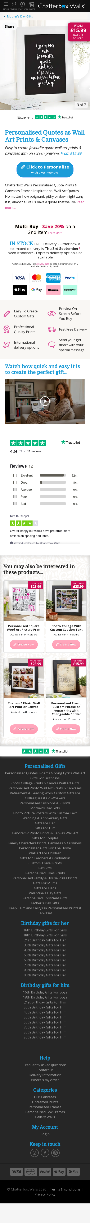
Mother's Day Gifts (20, 16)
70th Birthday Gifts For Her (45, 965)
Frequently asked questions (45, 1065)
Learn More (55, 233)
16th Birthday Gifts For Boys (45, 992)
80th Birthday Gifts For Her (45, 970)
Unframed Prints (45, 1102)
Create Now (25, 644)
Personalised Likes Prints (45, 873)
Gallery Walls (45, 1117)
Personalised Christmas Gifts (45, 898)
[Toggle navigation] (6, 4)
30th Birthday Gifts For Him (45, 1007)
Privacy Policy (45, 1194)
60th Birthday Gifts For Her (45, 960)
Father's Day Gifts (45, 903)
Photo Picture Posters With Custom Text (45, 813)
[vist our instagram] (34, 1152)
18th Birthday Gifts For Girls (45, 935)
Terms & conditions (65, 1189)
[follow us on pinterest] (55, 1152)
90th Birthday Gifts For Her (45, 975)
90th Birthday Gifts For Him (45, 1037)
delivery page (42, 263)
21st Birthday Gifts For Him (45, 1002)
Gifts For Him (45, 828)
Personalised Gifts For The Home (45, 848)
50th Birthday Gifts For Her (45, 955)
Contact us (45, 1070)
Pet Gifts (45, 868)
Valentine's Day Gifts (45, 893)
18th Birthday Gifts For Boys (45, 997)
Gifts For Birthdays (45, 778)
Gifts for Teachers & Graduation (45, 858)
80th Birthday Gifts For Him (45, 1032)
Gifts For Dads (45, 888)
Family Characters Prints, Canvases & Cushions (45, 843)
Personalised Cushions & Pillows (45, 803)
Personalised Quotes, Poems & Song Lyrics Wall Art (45, 773)
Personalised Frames (45, 1107)
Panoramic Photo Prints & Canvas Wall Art (45, 833)
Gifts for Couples (45, 838)
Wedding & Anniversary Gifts (45, 818)
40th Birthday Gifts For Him (45, 1012)
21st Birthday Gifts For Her (45, 940)
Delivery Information (45, 1075)
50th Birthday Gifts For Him (45, 1017)
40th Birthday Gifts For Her (45, 950)
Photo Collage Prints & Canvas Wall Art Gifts (45, 783)
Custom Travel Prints (45, 863)
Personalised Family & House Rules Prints (45, 878)
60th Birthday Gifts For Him (45, 1022)
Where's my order (45, 1080)
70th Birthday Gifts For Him (45, 1027)
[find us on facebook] (45, 1152)
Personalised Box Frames (45, 1112)
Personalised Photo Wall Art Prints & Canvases (45, 788)
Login (45, 1134)
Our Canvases (45, 1097)
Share (9, 26)
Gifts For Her (45, 823)
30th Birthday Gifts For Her (45, 945)
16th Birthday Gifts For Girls (45, 930)
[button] (13, 6)
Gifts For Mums (45, 883)
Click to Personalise (47, 169)
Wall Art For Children (45, 853)
